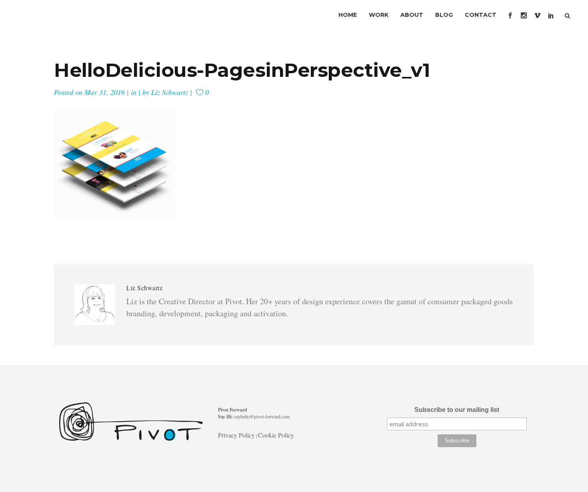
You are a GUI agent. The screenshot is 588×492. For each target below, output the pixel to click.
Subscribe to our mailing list (456, 409)
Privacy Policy (236, 435)
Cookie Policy (276, 435)
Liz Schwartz (169, 92)
